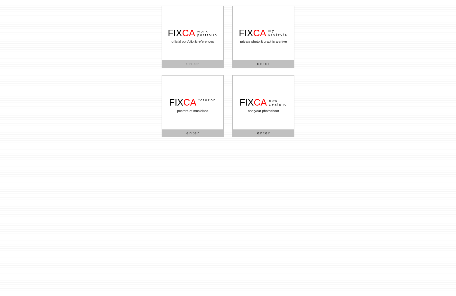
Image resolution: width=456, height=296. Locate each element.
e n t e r (192, 64)
